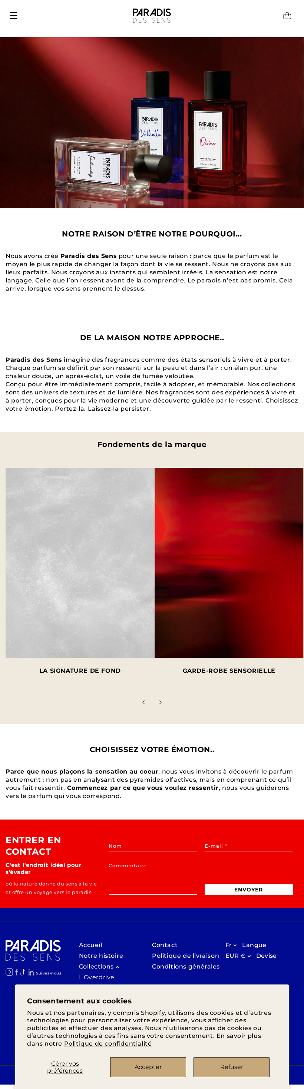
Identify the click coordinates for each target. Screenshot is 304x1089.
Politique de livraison (185, 955)
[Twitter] (30, 972)
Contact (165, 945)
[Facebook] (16, 972)
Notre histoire (101, 955)
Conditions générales (186, 966)
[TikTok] (23, 972)
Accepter (148, 1066)
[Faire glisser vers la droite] (160, 702)
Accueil (90, 945)
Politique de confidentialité (108, 1043)
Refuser (231, 1066)
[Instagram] (9, 972)
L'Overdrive (97, 977)
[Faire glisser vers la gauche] (144, 702)
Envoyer (248, 889)
